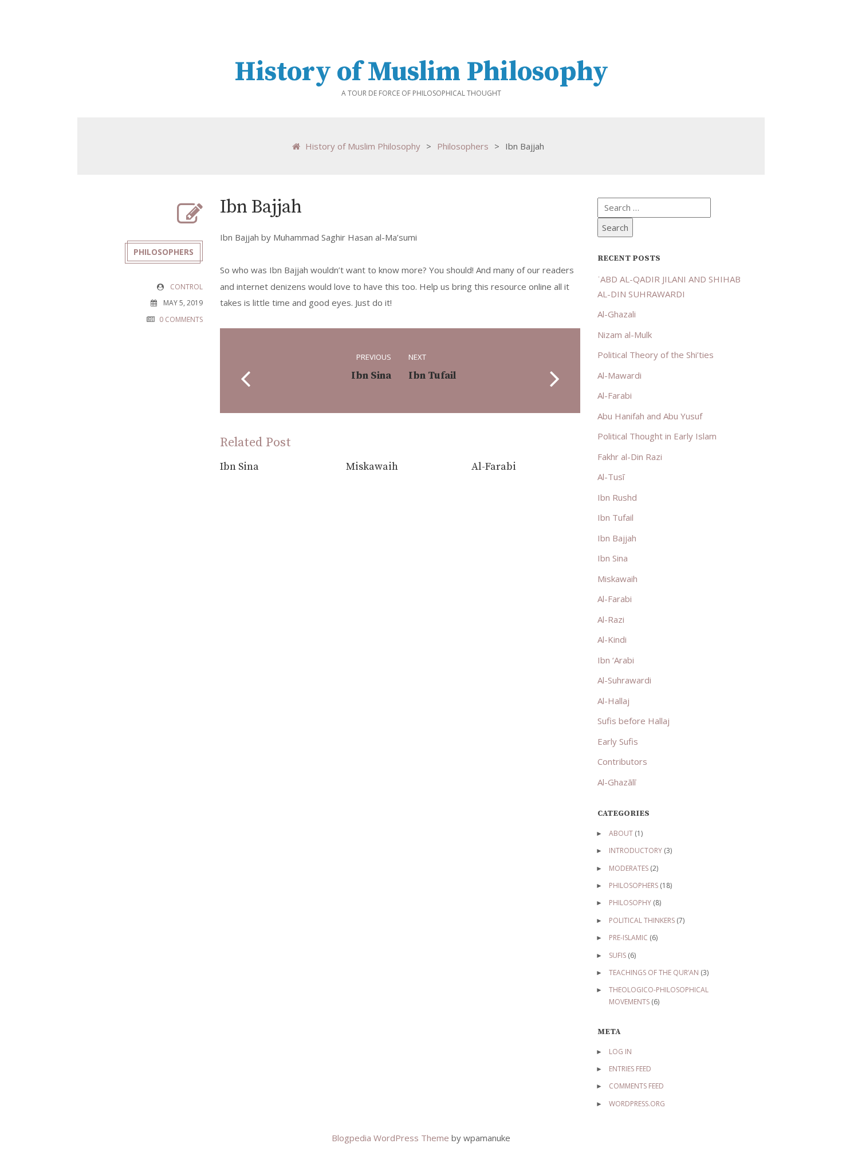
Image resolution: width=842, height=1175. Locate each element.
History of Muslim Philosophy (421, 72)
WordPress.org (637, 1104)
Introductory (635, 850)
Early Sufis (617, 741)
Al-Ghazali (616, 314)
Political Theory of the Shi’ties (655, 354)
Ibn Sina (239, 466)
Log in (620, 1051)
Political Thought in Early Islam (657, 436)
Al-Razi (610, 619)
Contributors (622, 761)
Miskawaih (372, 466)
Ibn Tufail (615, 517)
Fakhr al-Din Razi (629, 456)
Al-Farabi (493, 466)
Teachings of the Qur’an (654, 972)
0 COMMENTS (181, 319)
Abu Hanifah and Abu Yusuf (649, 416)
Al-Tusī (610, 476)
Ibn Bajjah (616, 538)
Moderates (628, 868)
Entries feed (630, 1069)
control (186, 287)
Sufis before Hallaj (633, 720)
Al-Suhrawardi (624, 680)
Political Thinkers (642, 920)
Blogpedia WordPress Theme (391, 1137)
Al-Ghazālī (616, 782)
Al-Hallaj (613, 700)
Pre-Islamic (628, 937)
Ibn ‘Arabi (615, 660)
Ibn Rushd (617, 497)
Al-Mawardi (619, 375)
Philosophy (630, 902)
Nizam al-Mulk (624, 334)
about (621, 833)
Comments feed (636, 1086)
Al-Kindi (612, 639)
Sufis (617, 955)
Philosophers (463, 146)
